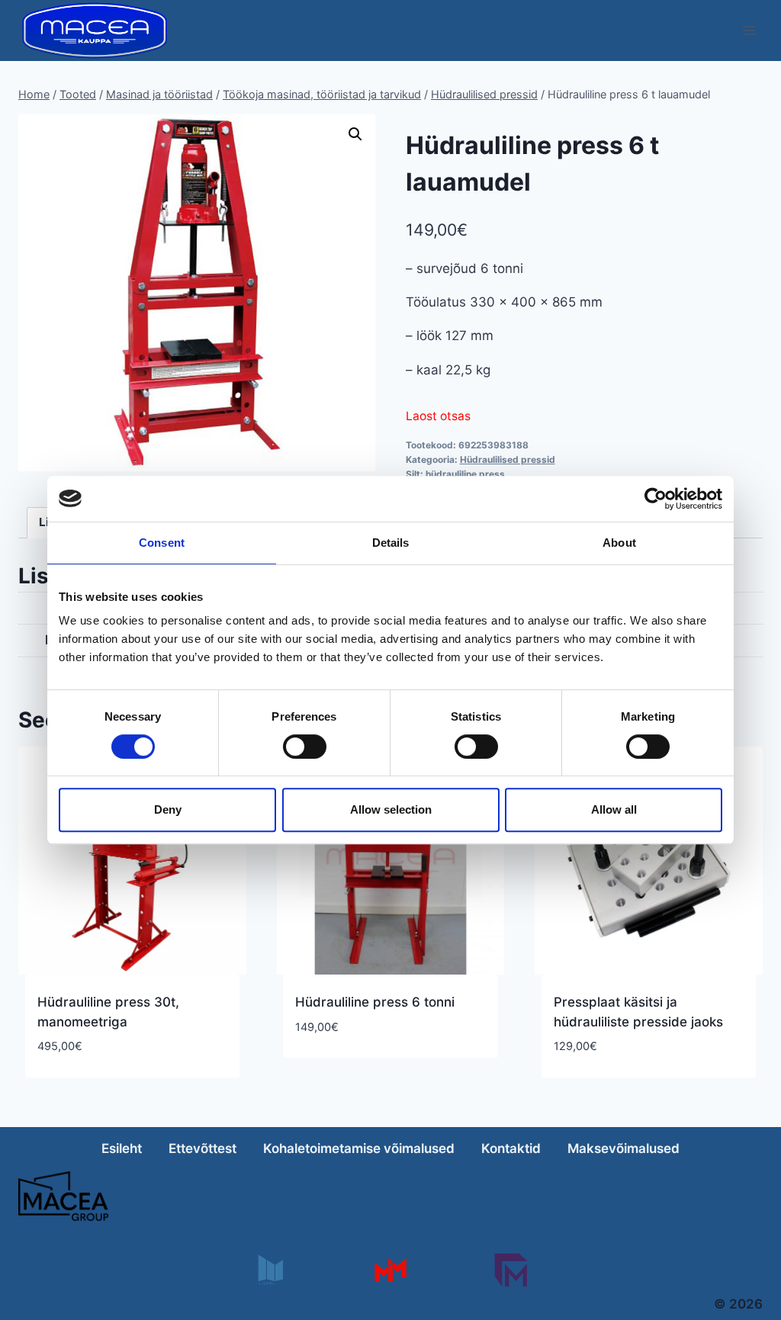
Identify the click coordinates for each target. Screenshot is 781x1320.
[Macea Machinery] (390, 1270)
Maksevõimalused (623, 1148)
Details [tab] (391, 542)
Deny (168, 809)
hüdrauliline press (465, 474)
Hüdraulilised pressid (507, 459)
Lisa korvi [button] (326, 1072)
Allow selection (391, 809)
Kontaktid (511, 1148)
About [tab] (619, 542)
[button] (355, 134)
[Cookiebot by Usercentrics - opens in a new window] (655, 498)
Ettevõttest (202, 1148)
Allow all (614, 809)
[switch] (304, 746)
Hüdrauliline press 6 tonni (375, 1002)
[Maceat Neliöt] (511, 1270)
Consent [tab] (162, 542)
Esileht (121, 1148)
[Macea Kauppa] (270, 1270)
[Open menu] (748, 30)
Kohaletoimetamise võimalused (359, 1148)
